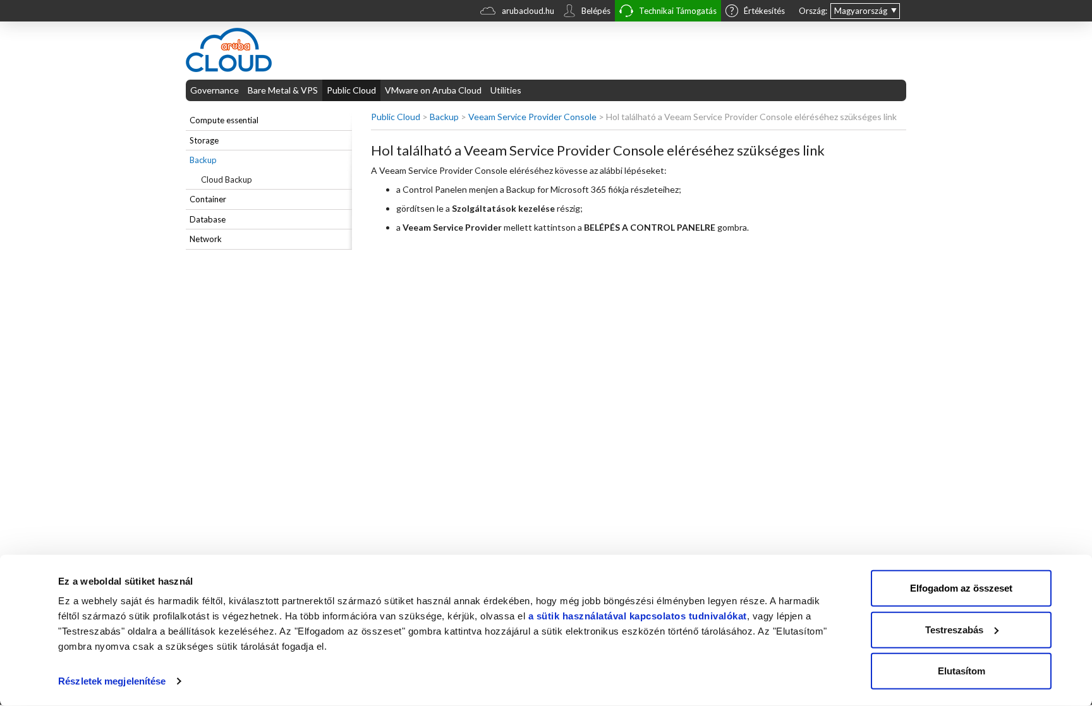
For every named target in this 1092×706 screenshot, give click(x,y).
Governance (214, 90)
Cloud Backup (226, 179)
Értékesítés (764, 11)
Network (206, 239)
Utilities (505, 90)
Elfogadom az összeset (961, 588)
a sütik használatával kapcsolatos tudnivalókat (637, 616)
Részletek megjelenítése (112, 681)
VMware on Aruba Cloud (433, 90)
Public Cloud (351, 90)
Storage (204, 140)
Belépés (595, 11)
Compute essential (224, 120)
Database (208, 219)
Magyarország (860, 11)
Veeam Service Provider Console (532, 116)
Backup (203, 160)
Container (208, 199)
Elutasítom (961, 671)
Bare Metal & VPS (283, 90)
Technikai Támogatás (678, 11)
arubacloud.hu (528, 11)
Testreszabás (954, 629)
